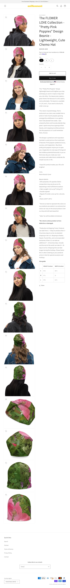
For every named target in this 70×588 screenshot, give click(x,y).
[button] (5, 6)
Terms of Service (8, 549)
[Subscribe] (48, 567)
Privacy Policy (8, 553)
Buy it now (52, 78)
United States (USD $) (11, 581)
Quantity (41, 64)
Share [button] (42, 285)
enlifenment (55, 584)
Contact (6, 557)
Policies (6, 545)
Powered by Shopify (62, 584)
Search (6, 541)
